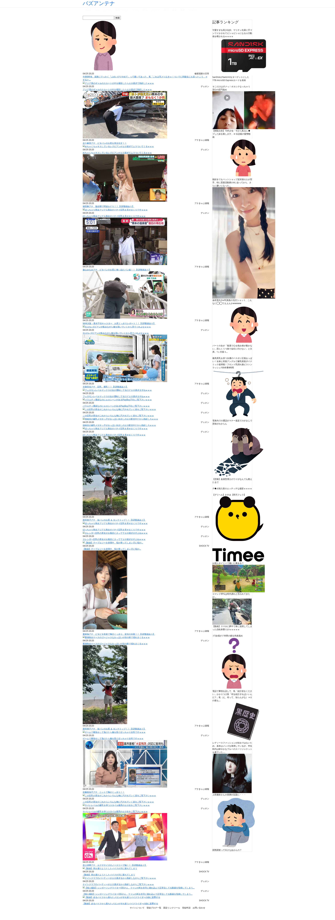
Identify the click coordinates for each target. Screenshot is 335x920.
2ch (97, 10)
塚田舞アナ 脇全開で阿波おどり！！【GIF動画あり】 (108, 206)
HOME (88, 10)
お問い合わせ (199, 907)
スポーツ (155, 10)
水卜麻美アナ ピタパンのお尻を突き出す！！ (105, 143)
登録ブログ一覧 (154, 907)
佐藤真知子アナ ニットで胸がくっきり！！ (104, 792)
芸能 (145, 10)
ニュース (107, 10)
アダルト (193, 10)
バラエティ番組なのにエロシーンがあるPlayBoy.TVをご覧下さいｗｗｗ (116, 405)
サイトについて (137, 907)
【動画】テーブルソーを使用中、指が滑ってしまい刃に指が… (112, 549)
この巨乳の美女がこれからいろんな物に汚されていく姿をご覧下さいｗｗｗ (118, 415)
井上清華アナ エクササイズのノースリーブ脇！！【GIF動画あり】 (115, 865)
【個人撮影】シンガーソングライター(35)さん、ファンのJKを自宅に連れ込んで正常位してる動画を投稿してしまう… (137, 894)
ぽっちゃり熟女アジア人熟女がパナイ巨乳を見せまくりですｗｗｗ (114, 216)
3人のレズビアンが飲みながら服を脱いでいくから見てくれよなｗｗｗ (116, 333)
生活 (166, 10)
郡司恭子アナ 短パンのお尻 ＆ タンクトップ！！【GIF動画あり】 (114, 520)
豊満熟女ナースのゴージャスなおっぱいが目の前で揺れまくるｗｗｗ (115, 643)
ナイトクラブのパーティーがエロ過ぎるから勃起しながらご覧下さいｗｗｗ (118, 884)
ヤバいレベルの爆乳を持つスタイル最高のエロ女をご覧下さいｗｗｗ (115, 811)
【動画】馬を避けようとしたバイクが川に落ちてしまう (109, 874)
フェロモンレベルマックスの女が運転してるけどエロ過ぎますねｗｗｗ (116, 396)
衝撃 (183, 10)
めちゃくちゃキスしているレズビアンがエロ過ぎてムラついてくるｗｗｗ (117, 152)
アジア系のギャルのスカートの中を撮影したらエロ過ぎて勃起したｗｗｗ (117, 89)
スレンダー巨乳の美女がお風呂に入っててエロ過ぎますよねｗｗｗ (114, 539)
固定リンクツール (171, 907)
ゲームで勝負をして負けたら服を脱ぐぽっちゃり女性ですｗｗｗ (113, 738)
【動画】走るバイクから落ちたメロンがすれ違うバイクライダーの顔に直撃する (120, 903)
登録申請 (186, 907)
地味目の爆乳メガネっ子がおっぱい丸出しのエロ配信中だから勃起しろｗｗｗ (119, 425)
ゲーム (135, 10)
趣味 (174, 10)
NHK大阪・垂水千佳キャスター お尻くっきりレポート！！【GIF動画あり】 (119, 323)
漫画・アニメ (122, 10)
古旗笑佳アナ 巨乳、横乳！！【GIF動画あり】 (105, 386)
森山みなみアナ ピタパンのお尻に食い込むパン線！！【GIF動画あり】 (117, 269)
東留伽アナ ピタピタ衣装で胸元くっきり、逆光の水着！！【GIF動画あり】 (119, 634)
